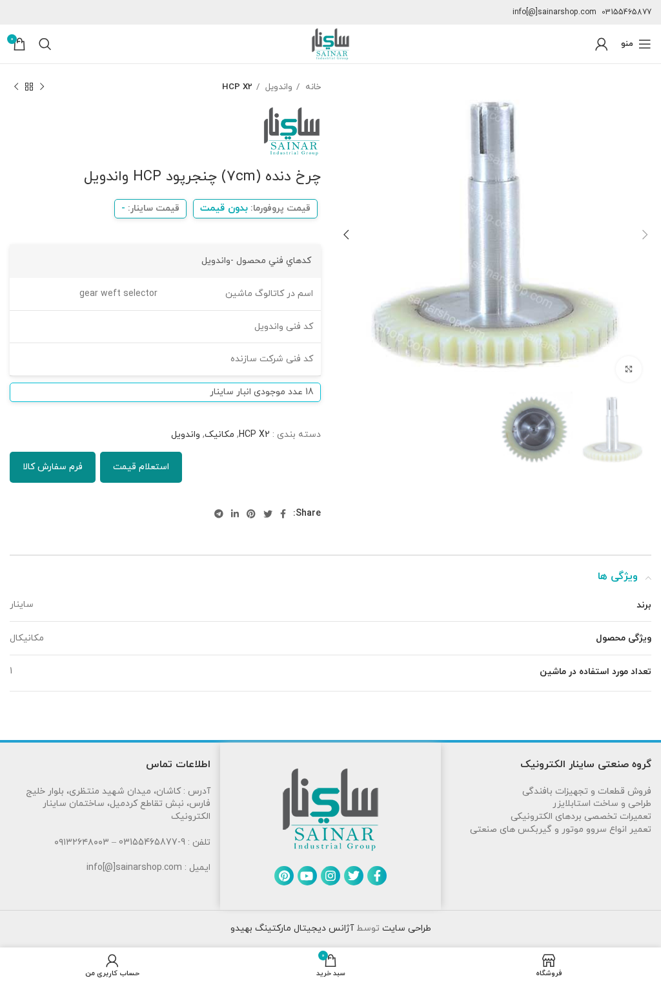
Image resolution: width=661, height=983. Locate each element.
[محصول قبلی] (42, 87)
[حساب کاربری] (602, 44)
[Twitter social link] (267, 513)
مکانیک (219, 434)
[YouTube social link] (307, 875)
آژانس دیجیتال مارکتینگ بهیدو (292, 928)
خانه (312, 87)
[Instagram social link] (330, 875)
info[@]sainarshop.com (554, 12)
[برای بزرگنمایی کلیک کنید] (629, 369)
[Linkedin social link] (235, 513)
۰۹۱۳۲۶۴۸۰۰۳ (81, 842)
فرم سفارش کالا (53, 467)
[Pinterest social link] (251, 513)
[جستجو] (45, 44)
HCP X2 (237, 87)
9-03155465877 (152, 842)
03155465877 (626, 12)
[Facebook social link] (283, 513)
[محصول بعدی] (16, 87)
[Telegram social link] (218, 513)
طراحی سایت (405, 928)
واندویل (277, 87)
